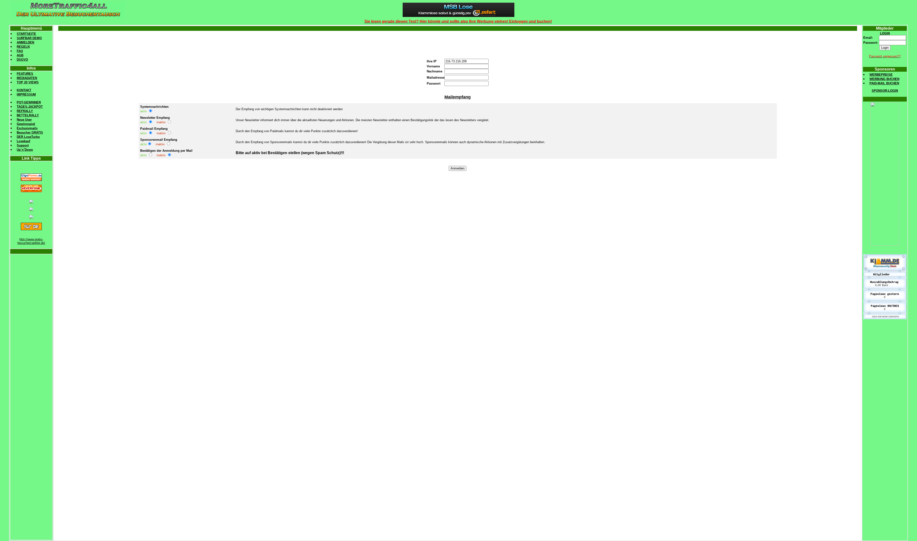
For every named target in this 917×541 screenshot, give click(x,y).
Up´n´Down (25, 149)
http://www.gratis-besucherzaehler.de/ (31, 241)
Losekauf (23, 141)
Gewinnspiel (26, 124)
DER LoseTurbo (28, 137)
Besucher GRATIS (30, 132)
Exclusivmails (27, 128)
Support (23, 145)
